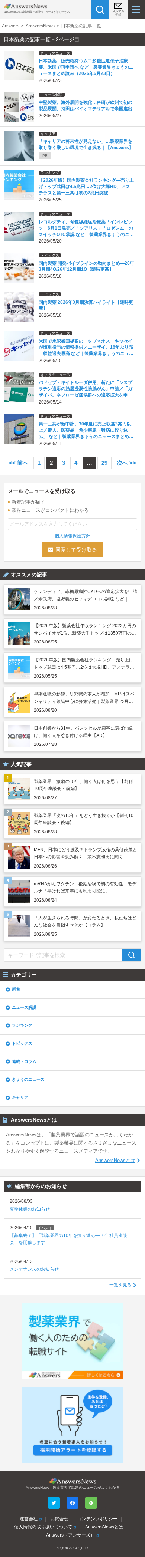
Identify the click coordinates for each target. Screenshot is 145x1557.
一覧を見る (120, 1284)
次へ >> (126, 463)
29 (104, 463)
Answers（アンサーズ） (70, 1535)
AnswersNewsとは (115, 1160)
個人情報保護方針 (72, 536)
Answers (10, 26)
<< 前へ (18, 463)
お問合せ (59, 1518)
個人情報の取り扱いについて (43, 1527)
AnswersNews (40, 26)
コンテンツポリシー (97, 1518)
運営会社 (29, 1518)
